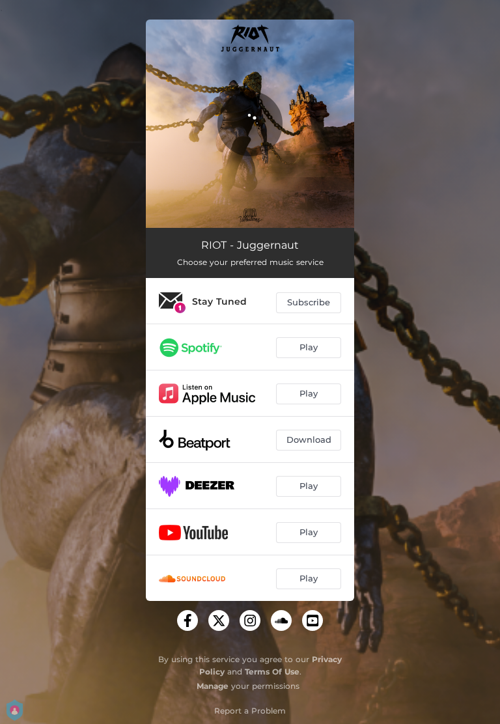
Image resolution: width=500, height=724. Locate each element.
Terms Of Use (272, 671)
